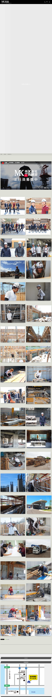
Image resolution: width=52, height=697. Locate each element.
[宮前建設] (5, 2)
